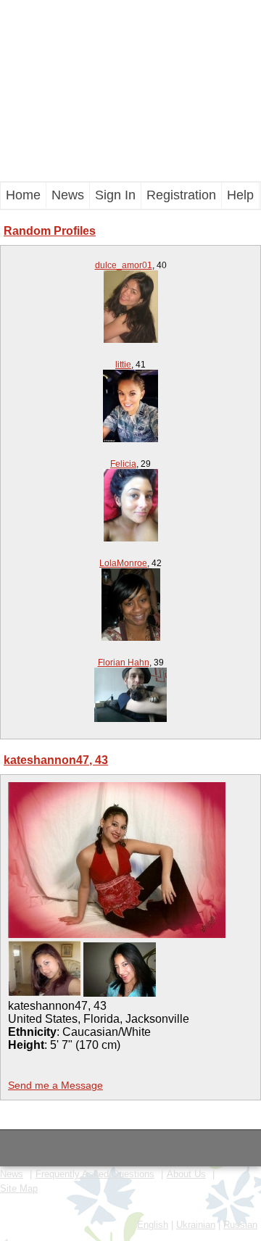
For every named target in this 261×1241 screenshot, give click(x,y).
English (152, 1224)
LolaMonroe (123, 563)
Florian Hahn (123, 662)
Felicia (123, 464)
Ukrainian (195, 1224)
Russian (240, 1224)
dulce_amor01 (123, 265)
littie (123, 365)
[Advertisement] (130, 90)
